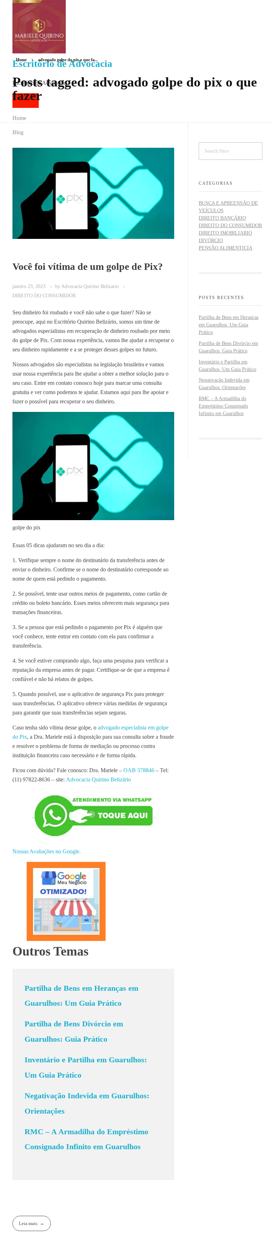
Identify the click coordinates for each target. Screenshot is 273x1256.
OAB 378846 (138, 770)
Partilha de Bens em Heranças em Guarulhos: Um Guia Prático (228, 325)
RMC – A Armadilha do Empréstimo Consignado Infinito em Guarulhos (223, 406)
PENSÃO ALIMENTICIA (225, 248)
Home (21, 59)
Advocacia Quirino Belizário (98, 779)
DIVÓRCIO (211, 240)
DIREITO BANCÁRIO (222, 218)
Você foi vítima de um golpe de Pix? (87, 266)
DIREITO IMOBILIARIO (225, 233)
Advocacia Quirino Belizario (90, 286)
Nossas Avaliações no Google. (46, 851)
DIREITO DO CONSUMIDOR (44, 295)
